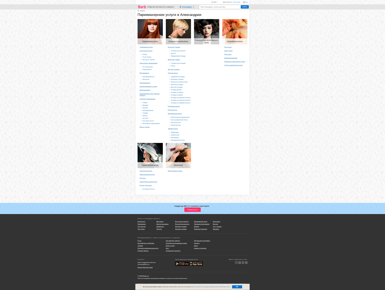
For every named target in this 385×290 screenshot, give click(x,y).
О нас (139, 241)
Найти (244, 7)
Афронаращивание (230, 58)
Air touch (145, 118)
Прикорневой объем (178, 140)
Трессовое (228, 54)
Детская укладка (176, 87)
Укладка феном (176, 90)
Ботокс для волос (146, 185)
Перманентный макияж (201, 224)
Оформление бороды (178, 56)
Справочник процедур (173, 251)
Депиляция (216, 221)
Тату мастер (142, 226)
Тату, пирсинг (217, 226)
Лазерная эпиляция (200, 229)
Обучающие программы (202, 241)
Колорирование (145, 83)
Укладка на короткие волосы (181, 100)
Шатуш (145, 115)
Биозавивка (175, 137)
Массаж (215, 224)
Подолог (159, 229)
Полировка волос (174, 106)
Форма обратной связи (145, 267)
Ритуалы (143, 178)
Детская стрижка (173, 69)
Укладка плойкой (177, 95)
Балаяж (145, 108)
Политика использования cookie (176, 243)
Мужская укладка (177, 84)
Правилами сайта (225, 286)
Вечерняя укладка (177, 79)
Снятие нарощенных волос (233, 65)
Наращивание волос (235, 41)
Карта (196, 246)
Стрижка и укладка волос (178, 41)
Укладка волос (173, 73)
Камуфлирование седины (148, 86)
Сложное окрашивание (147, 99)
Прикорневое (147, 69)
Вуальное (146, 79)
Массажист (160, 221)
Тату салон (141, 229)
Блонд (145, 54)
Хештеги (197, 243)
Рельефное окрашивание (151, 123)
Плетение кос (172, 110)
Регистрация (236, 2)
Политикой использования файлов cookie (206, 286)
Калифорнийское (148, 76)
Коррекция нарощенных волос (234, 61)
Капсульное (228, 51)
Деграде (145, 105)
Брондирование (148, 110)
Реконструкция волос (150, 165)
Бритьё (173, 53)
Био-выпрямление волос (179, 120)
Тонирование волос (146, 47)
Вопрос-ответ (170, 246)
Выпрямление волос (175, 113)
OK (237, 287)
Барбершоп (160, 226)
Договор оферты (143, 251)
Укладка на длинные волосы (181, 97)
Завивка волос (173, 128)
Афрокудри (175, 132)
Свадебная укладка (178, 76)
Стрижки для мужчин (178, 51)
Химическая (175, 135)
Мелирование (144, 73)
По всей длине (148, 67)
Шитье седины (145, 127)
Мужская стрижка (174, 47)
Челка (173, 66)
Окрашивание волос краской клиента (149, 94)
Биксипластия (176, 122)
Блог (167, 248)
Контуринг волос (148, 121)
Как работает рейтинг (173, 241)
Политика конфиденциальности (148, 248)
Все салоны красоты (182, 221)
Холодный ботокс (149, 189)
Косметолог (141, 221)
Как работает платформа (146, 243)
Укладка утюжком (177, 92)
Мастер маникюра (162, 224)
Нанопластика (176, 125)
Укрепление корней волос (148, 182)
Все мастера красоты (182, 224)
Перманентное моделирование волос (207, 41)
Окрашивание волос (150, 41)
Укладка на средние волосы (180, 103)
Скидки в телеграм (200, 248)
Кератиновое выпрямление (180, 117)
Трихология (178, 165)
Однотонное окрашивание (149, 63)
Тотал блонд (147, 57)
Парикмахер (142, 224)
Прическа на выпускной (179, 82)
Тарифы (140, 246)
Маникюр (216, 229)
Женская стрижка (174, 59)
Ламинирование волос (147, 174)
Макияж (196, 226)
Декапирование (145, 90)
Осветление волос (146, 51)
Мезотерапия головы (175, 171)
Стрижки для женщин (178, 63)
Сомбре (145, 113)
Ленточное (228, 47)
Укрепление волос (146, 171)
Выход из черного (149, 59)
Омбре (145, 102)
